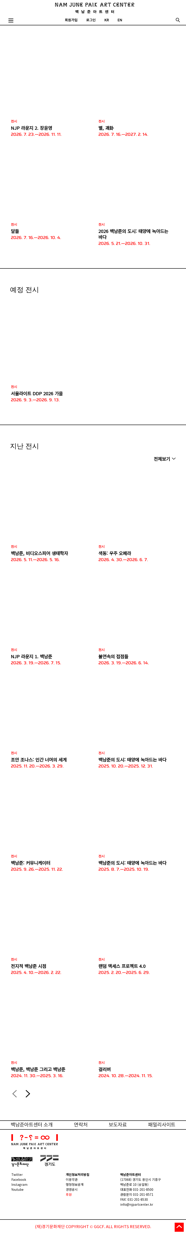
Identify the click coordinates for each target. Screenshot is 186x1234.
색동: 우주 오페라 (114, 553)
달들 (15, 231)
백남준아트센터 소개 (32, 1125)
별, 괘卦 (106, 128)
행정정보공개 (74, 1184)
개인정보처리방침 (77, 1174)
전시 (14, 121)
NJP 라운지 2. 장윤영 (31, 128)
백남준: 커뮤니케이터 (30, 863)
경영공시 (72, 1189)
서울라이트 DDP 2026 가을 (37, 393)
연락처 (81, 1125)
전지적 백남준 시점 (28, 966)
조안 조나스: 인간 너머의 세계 (39, 760)
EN (119, 20)
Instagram (19, 1184)
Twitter (17, 1174)
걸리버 (104, 1069)
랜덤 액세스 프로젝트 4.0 (122, 966)
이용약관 (72, 1179)
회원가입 (71, 20)
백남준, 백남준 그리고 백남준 (38, 1069)
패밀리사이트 (161, 1125)
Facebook (18, 1179)
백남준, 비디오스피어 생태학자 (39, 553)
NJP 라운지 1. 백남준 (31, 656)
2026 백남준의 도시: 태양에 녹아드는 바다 (133, 234)
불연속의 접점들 (113, 656)
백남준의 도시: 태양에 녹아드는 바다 (132, 760)
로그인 (91, 20)
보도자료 (118, 1125)
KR (106, 20)
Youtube (17, 1189)
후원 (69, 1194)
